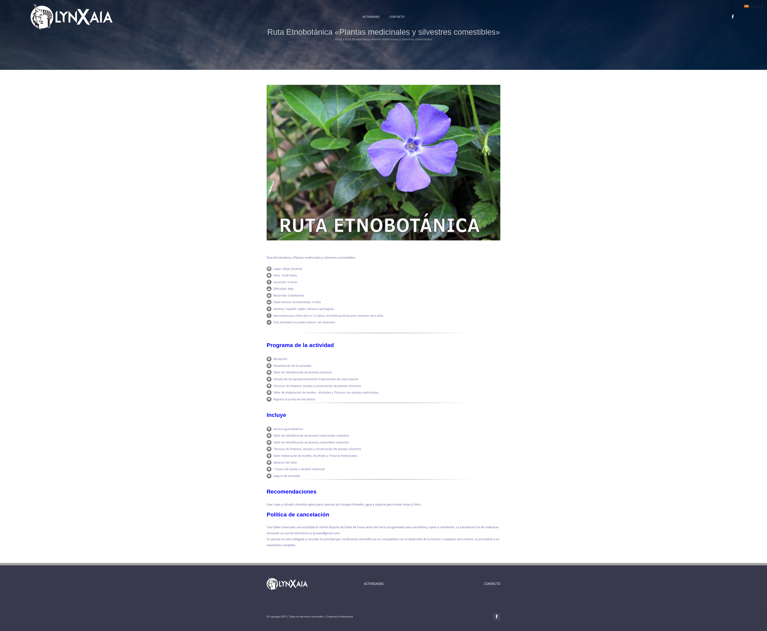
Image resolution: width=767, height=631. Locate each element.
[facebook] (732, 16)
